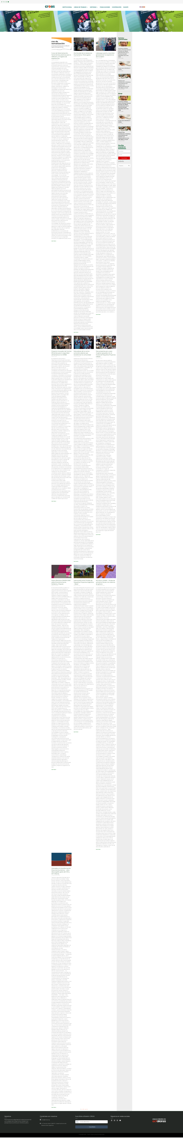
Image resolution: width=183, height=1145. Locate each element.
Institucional (67, 7)
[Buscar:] (124, 165)
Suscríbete (92, 1127)
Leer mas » (53, 240)
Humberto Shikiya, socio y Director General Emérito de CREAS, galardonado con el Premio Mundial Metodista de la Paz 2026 (124, 53)
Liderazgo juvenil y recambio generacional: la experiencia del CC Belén (105, 55)
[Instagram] (6, 2)
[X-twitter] (4, 2)
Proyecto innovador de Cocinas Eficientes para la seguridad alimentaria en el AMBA (61, 353)
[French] (141, 7)
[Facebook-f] (2, 2)
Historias (93, 7)
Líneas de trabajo (80, 7)
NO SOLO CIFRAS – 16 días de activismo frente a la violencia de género (105, 582)
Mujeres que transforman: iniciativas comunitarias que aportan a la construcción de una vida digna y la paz (124, 84)
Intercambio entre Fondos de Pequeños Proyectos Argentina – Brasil (84, 582)
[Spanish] (144, 7)
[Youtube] (8, 2)
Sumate (125, 7)
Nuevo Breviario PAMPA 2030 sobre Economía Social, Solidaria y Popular (60, 582)
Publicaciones (105, 7)
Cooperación (116, 7)
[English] (140, 7)
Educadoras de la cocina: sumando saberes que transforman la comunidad (82, 353)
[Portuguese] (143, 7)
